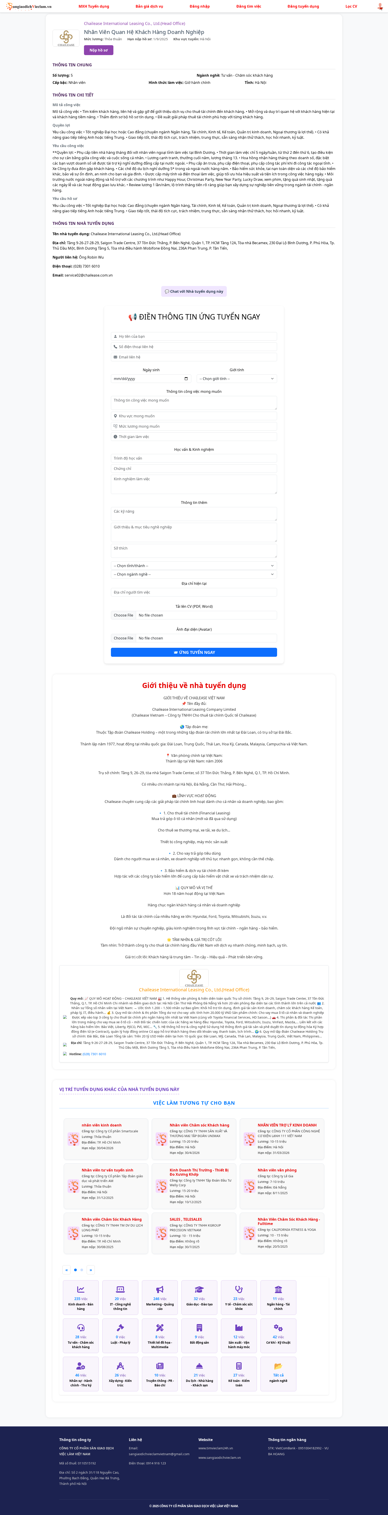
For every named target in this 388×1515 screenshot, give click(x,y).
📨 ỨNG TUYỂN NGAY (194, 652)
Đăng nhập (200, 6)
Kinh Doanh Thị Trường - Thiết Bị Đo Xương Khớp (199, 1172)
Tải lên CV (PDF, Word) (194, 606)
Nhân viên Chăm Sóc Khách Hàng (112, 1219)
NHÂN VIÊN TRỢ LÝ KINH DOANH (287, 1125)
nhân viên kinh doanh (102, 1125)
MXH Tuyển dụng (94, 6)
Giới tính (237, 369)
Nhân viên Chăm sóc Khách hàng (199, 1125)
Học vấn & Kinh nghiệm (194, 449)
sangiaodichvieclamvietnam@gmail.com (159, 1454)
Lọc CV (351, 6)
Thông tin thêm (194, 502)
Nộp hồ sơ (99, 50)
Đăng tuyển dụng (303, 6)
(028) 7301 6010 (94, 1054)
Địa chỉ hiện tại (194, 583)
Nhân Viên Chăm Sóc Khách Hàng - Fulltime (289, 1221)
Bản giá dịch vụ (149, 6)
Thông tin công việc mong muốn (194, 391)
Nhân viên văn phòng (277, 1170)
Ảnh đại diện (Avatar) (194, 629)
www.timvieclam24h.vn (215, 1448)
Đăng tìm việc (248, 6)
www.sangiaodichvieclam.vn (219, 1457)
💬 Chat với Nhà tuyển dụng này (194, 291)
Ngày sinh (151, 369)
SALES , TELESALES (186, 1219)
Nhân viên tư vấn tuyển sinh (107, 1170)
